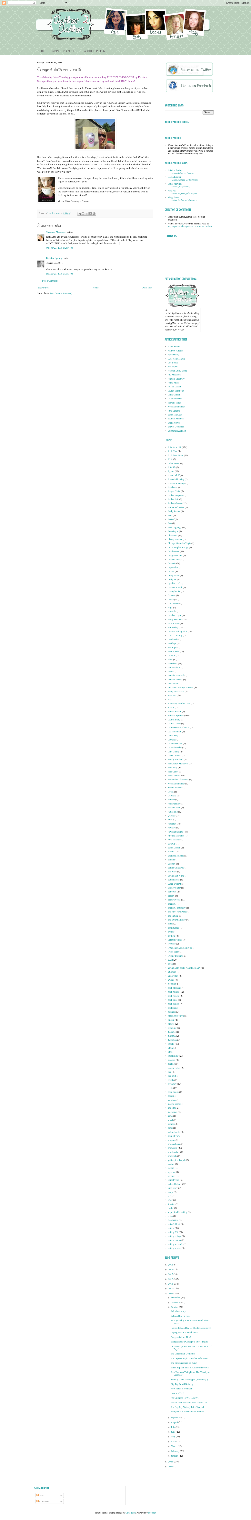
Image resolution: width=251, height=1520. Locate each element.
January (175, 1455)
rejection (172, 1171)
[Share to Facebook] (90, 214)
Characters (172, 535)
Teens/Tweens (174, 899)
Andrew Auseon (175, 350)
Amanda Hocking (176, 479)
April (173, 1441)
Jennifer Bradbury (176, 378)
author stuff (173, 975)
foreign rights (174, 1067)
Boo (170, 523)
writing (171, 1227)
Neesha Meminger (176, 406)
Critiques (172, 579)
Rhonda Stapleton (176, 835)
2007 (171, 1466)
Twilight (171, 935)
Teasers (171, 895)
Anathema (172, 487)
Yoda (170, 963)
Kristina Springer (55, 258)
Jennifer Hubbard (176, 675)
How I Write (173, 651)
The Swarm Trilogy (177, 919)
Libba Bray (173, 735)
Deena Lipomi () (183, 178)
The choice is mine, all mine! (184, 1362)
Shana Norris (174, 422)
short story (173, 1187)
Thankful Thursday (177, 907)
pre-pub (171, 1139)
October (175, 1307)
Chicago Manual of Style (179, 543)
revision (171, 1175)
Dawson (172, 595)
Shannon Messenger (56, 232)
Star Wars (172, 871)
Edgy (170, 607)
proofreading (174, 1151)
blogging (172, 983)
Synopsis (172, 891)
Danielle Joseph (175, 587)
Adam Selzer (174, 463)
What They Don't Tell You (180, 947)
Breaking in (173, 531)
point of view (174, 1135)
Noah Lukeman (175, 787)
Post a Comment (49, 280)
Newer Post (43, 287)
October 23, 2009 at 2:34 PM (59, 247)
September (176, 1417)
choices (171, 1023)
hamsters (172, 1099)
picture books (174, 1131)
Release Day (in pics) (180, 1315)
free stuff (172, 1075)
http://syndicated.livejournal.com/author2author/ (190, 226)
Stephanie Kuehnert (177, 430)
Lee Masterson (174, 731)
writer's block (174, 1223)
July (173, 1426)
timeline (171, 1203)
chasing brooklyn (176, 1015)
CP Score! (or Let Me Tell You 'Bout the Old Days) (191, 1348)
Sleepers (172, 863)
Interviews (172, 663)
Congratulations (175, 555)
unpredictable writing (177, 1211)
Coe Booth (173, 362)
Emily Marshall (175, 619)
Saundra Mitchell (176, 418)
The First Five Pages (177, 911)
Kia (169, 699)
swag (170, 1199)
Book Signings (175, 527)
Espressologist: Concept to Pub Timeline (189, 1341)
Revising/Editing (175, 831)
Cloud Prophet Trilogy (178, 547)
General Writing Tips (177, 631)
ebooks (171, 1043)
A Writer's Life (174, 447)
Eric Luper (172, 366)
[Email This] (79, 214)
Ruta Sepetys (174, 410)
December (176, 1297)
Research (172, 823)
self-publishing (175, 1183)
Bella (170, 515)
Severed (171, 851)
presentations (174, 1143)
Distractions (173, 603)
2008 (171, 1461)
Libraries (172, 739)
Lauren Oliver (174, 723)
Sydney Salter (174, 887)
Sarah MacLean (175, 414)
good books (173, 1091)
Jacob (170, 671)
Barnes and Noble (176, 507)
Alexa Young (174, 346)
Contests (172, 563)
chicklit (171, 1019)
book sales (172, 999)
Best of (171, 519)
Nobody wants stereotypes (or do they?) (189, 1379)
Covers (171, 571)
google (171, 1095)
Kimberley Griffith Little (179, 703)
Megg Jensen (174, 775)
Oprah (171, 791)
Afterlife (172, 467)
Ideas (170, 659)
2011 (171, 1283)
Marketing (172, 767)
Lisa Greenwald (175, 743)
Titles (170, 923)
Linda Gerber (174, 394)
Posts (42, 1495)
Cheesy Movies (175, 539)
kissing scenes (174, 1103)
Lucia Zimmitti (174, 755)
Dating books (174, 591)
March (174, 1446)
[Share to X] (87, 214)
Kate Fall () (182, 192)
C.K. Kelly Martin (176, 358)
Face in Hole (173, 623)
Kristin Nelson (174, 711)
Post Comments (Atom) (61, 293)
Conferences (173, 551)
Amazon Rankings (176, 483)
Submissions (174, 879)
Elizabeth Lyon (174, 615)
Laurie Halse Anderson (178, 727)
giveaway (172, 1083)
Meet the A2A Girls (64, 51)
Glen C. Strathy (175, 635)
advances (172, 971)
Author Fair (173, 499)
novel (170, 1119)
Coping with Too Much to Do (184, 1332)
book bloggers (174, 987)
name (170, 1115)
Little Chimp (173, 751)
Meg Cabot (173, 771)
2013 (171, 1274)
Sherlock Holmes (176, 855)
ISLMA (171, 655)
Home (41, 51)
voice (170, 1215)
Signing (171, 859)
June (173, 1431)
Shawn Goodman (176, 426)
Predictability (174, 803)
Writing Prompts (175, 955)
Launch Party (174, 719)
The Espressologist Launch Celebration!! (189, 1358)
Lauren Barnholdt (176, 390)
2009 (171, 1293)
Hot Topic (172, 647)
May (173, 1436)
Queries (171, 815)
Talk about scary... (179, 1311)
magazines (172, 1111)
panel (170, 1127)
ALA (170, 459)
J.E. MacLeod (174, 374)
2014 (171, 1269)
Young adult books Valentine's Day (184, 967)
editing (171, 1047)
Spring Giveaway (176, 867)
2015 (171, 1264)
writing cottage (174, 1235)
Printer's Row (174, 807)
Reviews (172, 827)
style (170, 1195)
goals (170, 1087)
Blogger (152, 1512)
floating (171, 1063)
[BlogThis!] (83, 214)
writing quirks (174, 1239)
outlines (171, 1123)
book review (173, 995)
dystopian (172, 1039)
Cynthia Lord (174, 583)
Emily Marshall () (179, 185)
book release (173, 991)
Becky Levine (174, 511)
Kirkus (171, 707)
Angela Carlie (174, 491)
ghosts (171, 1079)
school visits (173, 1179)
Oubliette (172, 795)
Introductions (174, 667)
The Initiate (173, 915)
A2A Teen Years (175, 455)
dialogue (172, 1031)
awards (171, 979)
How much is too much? (182, 1388)
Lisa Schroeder (54, 213)
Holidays (172, 643)
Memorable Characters (178, 779)
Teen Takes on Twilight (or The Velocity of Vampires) (190, 1373)
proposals (172, 1155)
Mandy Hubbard (175, 759)
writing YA (173, 1232)
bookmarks (173, 1007)
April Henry (173, 354)
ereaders (171, 1059)
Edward (171, 611)
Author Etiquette (175, 495)
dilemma (172, 1035)
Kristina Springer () (181, 171)
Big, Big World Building (182, 1383)
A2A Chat (172, 451)
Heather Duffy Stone (177, 370)
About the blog (94, 51)
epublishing (173, 1055)
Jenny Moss (173, 382)
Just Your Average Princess (180, 687)
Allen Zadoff (173, 475)
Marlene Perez (174, 402)
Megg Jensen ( (182, 198)
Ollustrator (130, 1512)
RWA (170, 819)
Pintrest (171, 799)
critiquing (172, 1027)
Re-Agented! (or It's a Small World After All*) (189, 1322)
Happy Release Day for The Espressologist (191, 1327)
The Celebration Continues (183, 1353)
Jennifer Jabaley (175, 679)
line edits (172, 1107)
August (174, 1422)
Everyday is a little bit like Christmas (188, 1411)
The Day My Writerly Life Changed (187, 1406)
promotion (172, 1147)
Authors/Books (175, 503)
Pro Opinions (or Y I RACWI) (185, 1397)
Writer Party (173, 951)
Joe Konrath (173, 683)
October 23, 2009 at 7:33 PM (59, 273)
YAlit (170, 959)
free (169, 1071)
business (172, 1011)
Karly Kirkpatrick (176, 691)
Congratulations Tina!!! (181, 1337)
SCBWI (171, 843)
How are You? (177, 1393)
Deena (171, 599)
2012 (171, 1278)
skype (170, 1191)
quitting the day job (177, 1159)
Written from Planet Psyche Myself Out (189, 1402)
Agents (171, 471)
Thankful (172, 903)
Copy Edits (173, 567)
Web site (172, 943)
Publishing (173, 811)
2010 (171, 1288)
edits (170, 1051)
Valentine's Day (175, 939)
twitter (171, 1207)
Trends (171, 931)
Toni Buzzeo (173, 927)
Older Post (147, 287)
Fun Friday (173, 627)
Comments (44, 1501)
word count (173, 1219)
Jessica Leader (174, 386)
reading (171, 1163)
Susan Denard (174, 883)
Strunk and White (176, 875)
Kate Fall (172, 695)
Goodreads (173, 639)
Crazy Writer (173, 575)
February (175, 1450)
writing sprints (174, 1247)
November (176, 1302)
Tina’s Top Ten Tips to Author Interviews (190, 1367)
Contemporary (174, 559)
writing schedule (175, 1243)
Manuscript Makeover (178, 763)
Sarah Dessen (174, 847)
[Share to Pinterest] (94, 214)
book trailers (173, 1003)
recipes (171, 1167)
